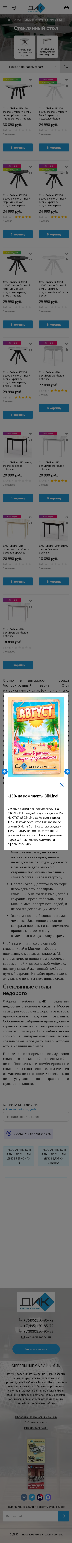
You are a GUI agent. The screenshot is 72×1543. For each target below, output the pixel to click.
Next (67, 772)
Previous (5, 772)
